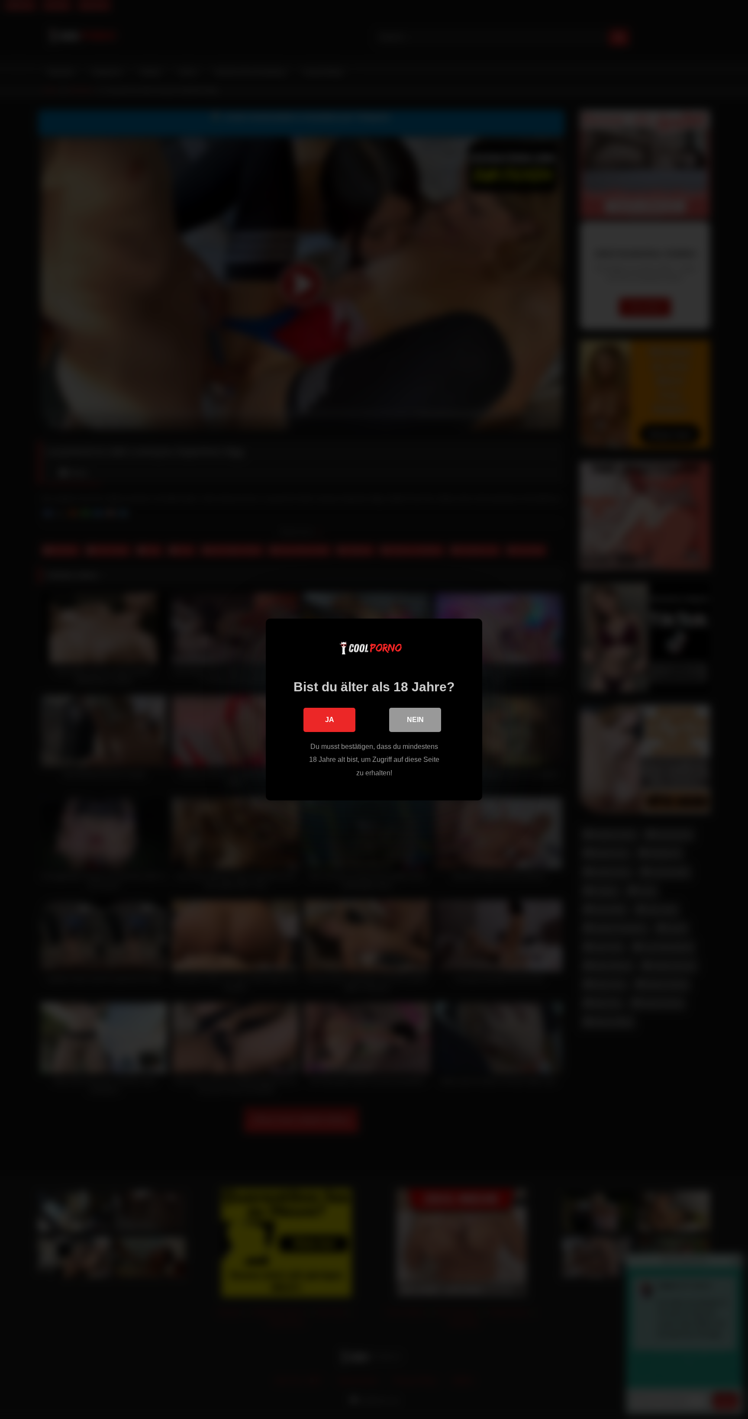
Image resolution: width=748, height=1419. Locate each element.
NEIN (415, 719)
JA (329, 719)
